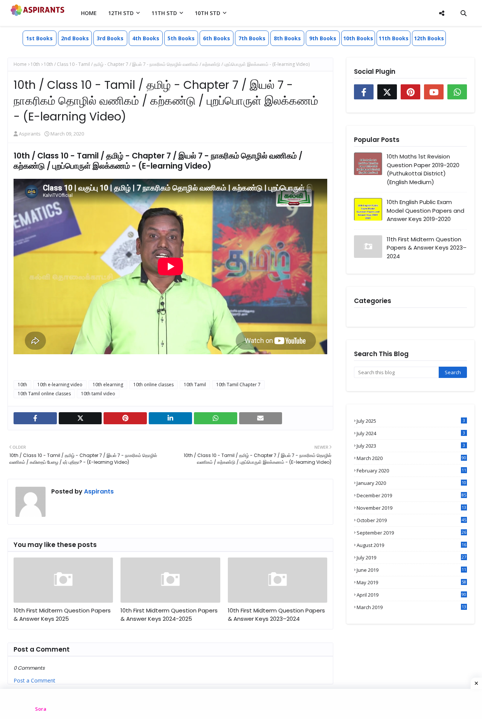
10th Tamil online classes (44, 393)
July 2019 (411, 557)
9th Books (322, 38)
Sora (40, 708)
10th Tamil (195, 384)
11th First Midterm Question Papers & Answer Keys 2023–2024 (427, 247)
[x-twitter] (80, 418)
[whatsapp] (215, 418)
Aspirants (30, 133)
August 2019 (411, 545)
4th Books (145, 38)
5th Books (181, 38)
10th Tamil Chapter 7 (238, 384)
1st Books (39, 38)
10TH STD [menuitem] (207, 13)
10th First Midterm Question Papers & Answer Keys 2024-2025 (169, 614)
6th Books (216, 38)
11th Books (393, 38)
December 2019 (411, 495)
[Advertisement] (241, 704)
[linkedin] (170, 418)
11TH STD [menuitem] (164, 13)
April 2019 (411, 594)
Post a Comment (34, 680)
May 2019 (411, 582)
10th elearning (108, 384)
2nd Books (75, 38)
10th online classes (153, 384)
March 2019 (411, 607)
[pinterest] (125, 418)
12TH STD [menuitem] (121, 13)
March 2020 (411, 458)
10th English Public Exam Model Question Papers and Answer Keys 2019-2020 (425, 210)
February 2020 (411, 470)
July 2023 (411, 445)
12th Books (429, 38)
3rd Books (110, 38)
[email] (260, 418)
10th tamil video (98, 393)
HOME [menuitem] (89, 13)
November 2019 (411, 507)
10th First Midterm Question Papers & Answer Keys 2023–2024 (276, 614)
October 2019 (411, 520)
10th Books (358, 38)
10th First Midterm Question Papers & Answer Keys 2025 (62, 614)
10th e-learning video (59, 384)
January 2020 (411, 483)
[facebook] (35, 418)
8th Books (287, 38)
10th (35, 64)
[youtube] (434, 91)
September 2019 (411, 532)
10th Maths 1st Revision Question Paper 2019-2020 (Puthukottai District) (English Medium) (423, 169)
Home (20, 64)
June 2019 (411, 570)
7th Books (251, 38)
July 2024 (411, 433)
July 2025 (411, 420)
